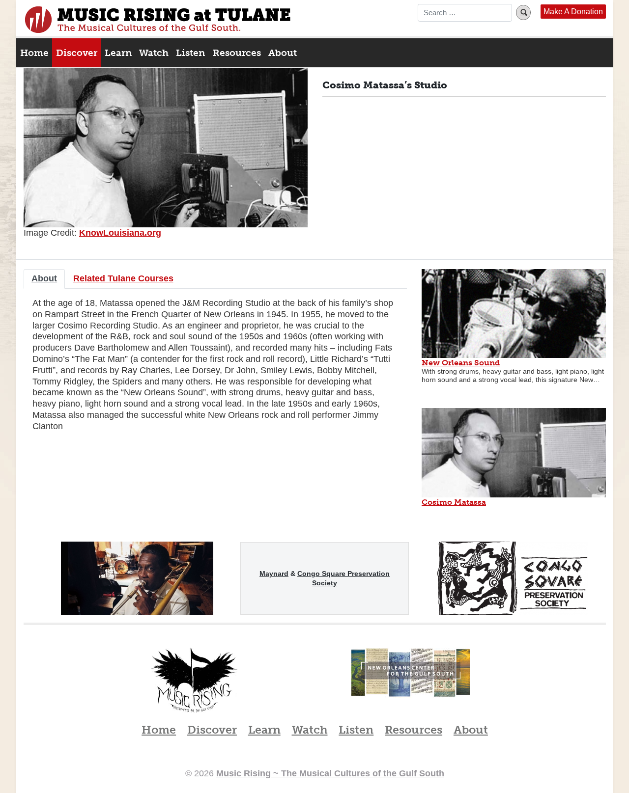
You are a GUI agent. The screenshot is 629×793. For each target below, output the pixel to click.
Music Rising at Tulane (194, 680)
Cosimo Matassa (454, 502)
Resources (237, 52)
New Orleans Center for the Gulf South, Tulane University (410, 683)
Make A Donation (573, 11)
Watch (154, 52)
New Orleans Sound (461, 362)
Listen (190, 52)
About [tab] (44, 278)
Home (34, 52)
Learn (118, 52)
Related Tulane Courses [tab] (123, 278)
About (282, 52)
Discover (76, 52)
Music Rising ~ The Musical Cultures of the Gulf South (158, 19)
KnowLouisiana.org (120, 232)
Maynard (273, 573)
